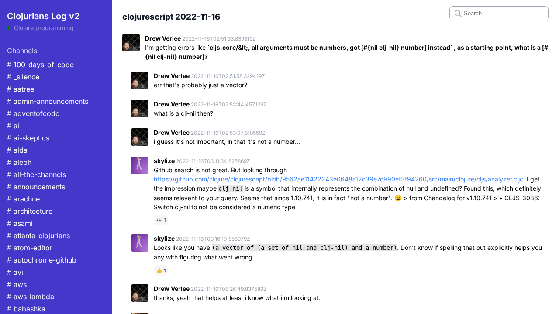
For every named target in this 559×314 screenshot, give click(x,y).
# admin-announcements (47, 101)
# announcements (36, 186)
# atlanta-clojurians (38, 235)
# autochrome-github (41, 260)
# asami (20, 223)
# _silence (23, 76)
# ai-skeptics (28, 137)
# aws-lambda (30, 296)
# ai (13, 125)
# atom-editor (29, 247)
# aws (17, 284)
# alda (17, 150)
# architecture (29, 211)
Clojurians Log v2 (43, 16)
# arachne (23, 199)
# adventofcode (33, 113)
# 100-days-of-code (40, 64)
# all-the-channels (36, 174)
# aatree (20, 89)
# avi (15, 272)
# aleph (19, 162)
